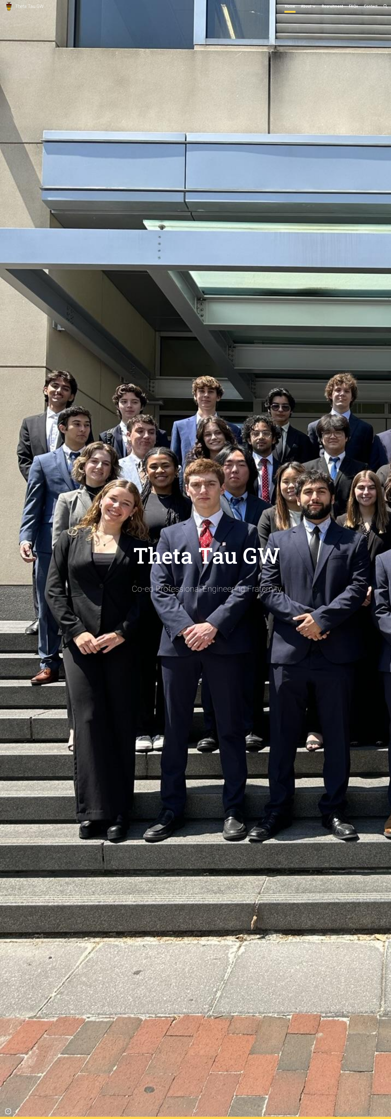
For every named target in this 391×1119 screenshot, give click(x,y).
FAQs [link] (353, 6)
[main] (207, 551)
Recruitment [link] (332, 6)
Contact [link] (370, 6)
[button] (385, 6)
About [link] (306, 6)
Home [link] (290, 6)
